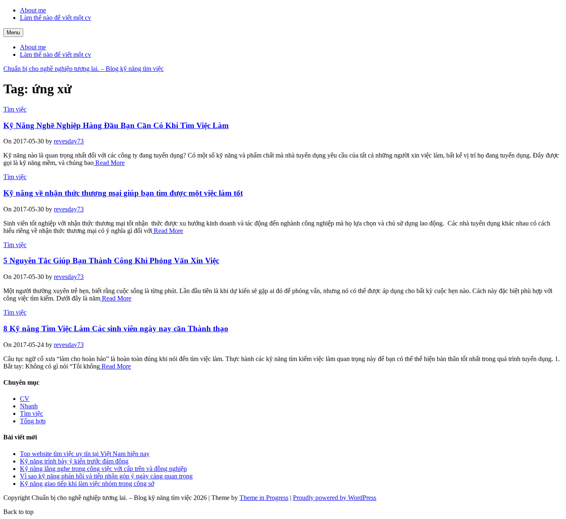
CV (24, 398)
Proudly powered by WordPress (334, 497)
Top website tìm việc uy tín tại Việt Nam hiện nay (85, 453)
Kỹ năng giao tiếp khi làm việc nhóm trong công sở (87, 483)
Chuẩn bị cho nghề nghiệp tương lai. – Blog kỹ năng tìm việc (83, 68)
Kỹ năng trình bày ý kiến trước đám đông (74, 461)
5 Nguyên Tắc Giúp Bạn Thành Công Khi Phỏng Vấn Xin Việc (111, 260)
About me (33, 10)
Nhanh (29, 406)
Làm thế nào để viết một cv (55, 17)
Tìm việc (15, 109)
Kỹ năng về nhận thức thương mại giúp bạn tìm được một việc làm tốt (123, 193)
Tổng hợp (33, 420)
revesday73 (69, 141)
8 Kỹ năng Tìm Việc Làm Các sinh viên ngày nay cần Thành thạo (115, 328)
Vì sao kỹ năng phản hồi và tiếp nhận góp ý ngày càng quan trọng (106, 476)
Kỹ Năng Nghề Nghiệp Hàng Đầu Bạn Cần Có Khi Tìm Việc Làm (116, 125)
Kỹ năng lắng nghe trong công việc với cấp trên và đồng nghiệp (103, 468)
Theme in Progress (263, 497)
